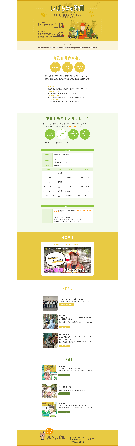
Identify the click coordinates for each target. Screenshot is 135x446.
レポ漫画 (74, 47)
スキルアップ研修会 (60, 47)
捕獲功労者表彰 (68, 47)
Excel (63, 221)
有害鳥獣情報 (93, 47)
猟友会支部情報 (46, 47)
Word (78, 221)
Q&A (89, 47)
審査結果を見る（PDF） (66, 304)
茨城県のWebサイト (59, 142)
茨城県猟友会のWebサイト (61, 143)
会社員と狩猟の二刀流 (82, 47)
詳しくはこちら (64, 327)
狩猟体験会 (52, 47)
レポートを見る (64, 375)
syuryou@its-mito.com (76, 439)
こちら (87, 199)
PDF (66, 221)
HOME (40, 47)
